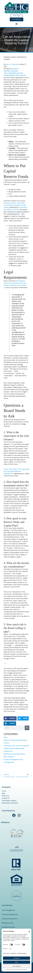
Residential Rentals (8, 927)
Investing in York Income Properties (16, 746)
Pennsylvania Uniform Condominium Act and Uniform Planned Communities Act (15, 284)
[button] (16, 23)
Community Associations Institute (15, 208)
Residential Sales (7, 923)
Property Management (10, 914)
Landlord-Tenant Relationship (14, 748)
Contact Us (6, 798)
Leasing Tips (8, 751)
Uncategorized (9, 762)
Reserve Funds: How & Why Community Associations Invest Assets (15, 205)
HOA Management (8, 910)
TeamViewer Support (9, 801)
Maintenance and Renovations (14, 754)
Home (4, 791)
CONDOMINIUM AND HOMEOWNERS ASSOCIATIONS (15, 74)
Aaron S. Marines (12, 64)
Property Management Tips (13, 759)
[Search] (27, 728)
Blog (3, 793)
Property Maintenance (10, 919)
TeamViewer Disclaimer (10, 803)
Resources (5, 796)
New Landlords (9, 757)
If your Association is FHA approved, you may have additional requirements (16, 471)
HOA (5, 737)
